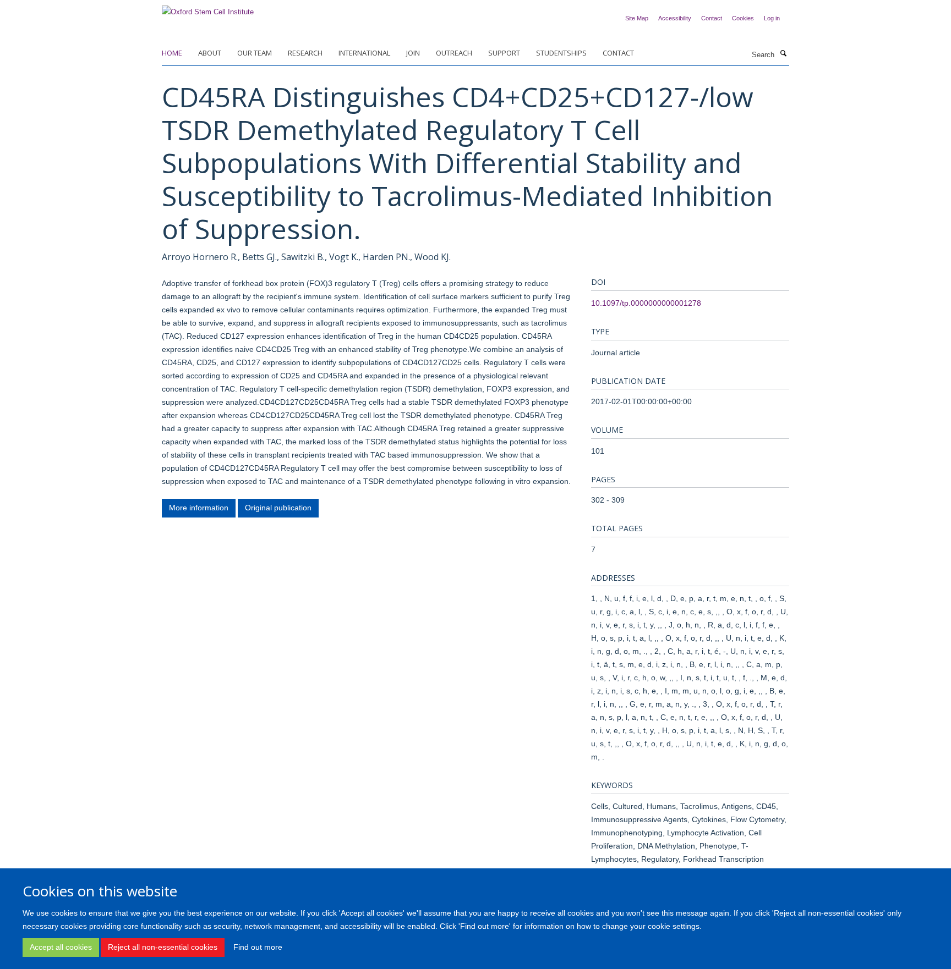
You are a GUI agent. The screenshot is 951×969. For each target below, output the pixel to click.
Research (305, 53)
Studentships (561, 53)
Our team (254, 53)
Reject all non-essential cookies (162, 947)
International (364, 53)
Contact (711, 18)
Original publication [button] (278, 507)
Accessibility (674, 18)
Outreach (454, 53)
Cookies (743, 18)
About (209, 53)
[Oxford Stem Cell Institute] (208, 8)
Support (504, 53)
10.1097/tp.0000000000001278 (646, 303)
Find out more (257, 947)
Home (172, 53)
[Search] (783, 54)
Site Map (636, 18)
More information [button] (198, 507)
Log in (772, 18)
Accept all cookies (61, 947)
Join (413, 53)
